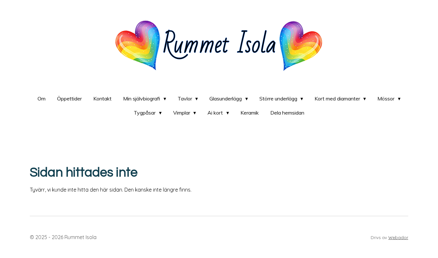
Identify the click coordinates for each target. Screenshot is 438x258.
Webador (398, 237)
